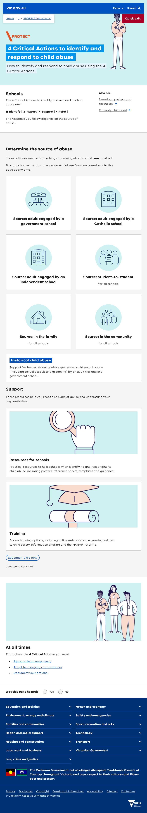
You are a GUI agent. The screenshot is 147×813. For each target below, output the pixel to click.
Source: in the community (108, 336)
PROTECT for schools (37, 18)
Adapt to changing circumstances (38, 667)
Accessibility (95, 791)
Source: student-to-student (108, 277)
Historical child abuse (31, 360)
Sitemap (112, 791)
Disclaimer (26, 791)
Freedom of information (68, 791)
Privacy (10, 791)
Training (17, 533)
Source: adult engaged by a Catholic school (108, 221)
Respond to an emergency (32, 661)
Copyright (42, 791)
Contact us (128, 791)
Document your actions (30, 673)
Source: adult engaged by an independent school (38, 279)
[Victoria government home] (134, 803)
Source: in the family (39, 336)
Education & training (22, 558)
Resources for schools (29, 460)
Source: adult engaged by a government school (38, 221)
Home (10, 18)
